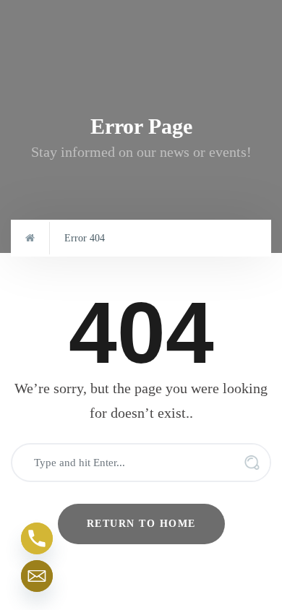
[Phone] (37, 538)
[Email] (37, 576)
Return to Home (141, 523)
